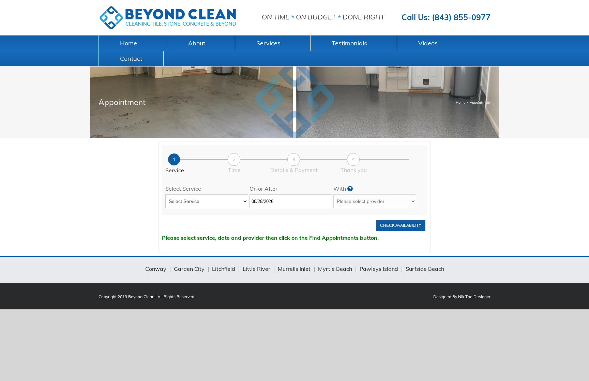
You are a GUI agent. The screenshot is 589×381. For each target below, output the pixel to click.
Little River (256, 268)
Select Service (183, 188)
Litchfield (223, 268)
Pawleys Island (379, 268)
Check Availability (400, 225)
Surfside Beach (425, 268)
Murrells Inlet (294, 268)
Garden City (189, 268)
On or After (263, 188)
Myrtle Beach (335, 268)
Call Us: (446, 17)
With (340, 188)
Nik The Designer (474, 296)
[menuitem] (133, 43)
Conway (155, 268)
